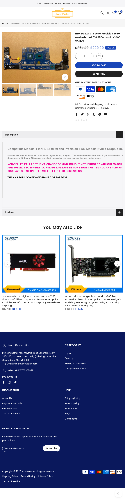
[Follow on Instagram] (9, 382)
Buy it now (99, 73)
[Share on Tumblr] (94, 114)
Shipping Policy (72, 398)
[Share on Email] (105, 114)
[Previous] (8, 57)
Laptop (68, 353)
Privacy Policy (9, 408)
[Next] (65, 57)
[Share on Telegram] (99, 114)
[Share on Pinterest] (88, 114)
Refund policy (72, 403)
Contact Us (71, 418)
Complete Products (75, 368)
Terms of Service (11, 413)
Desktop (69, 358)
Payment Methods (12, 403)
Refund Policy (28, 476)
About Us (7, 398)
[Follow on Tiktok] (15, 382)
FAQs (67, 413)
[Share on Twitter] (82, 114)
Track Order (71, 408)
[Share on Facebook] (76, 114)
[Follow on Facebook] (3, 382)
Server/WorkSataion (75, 363)
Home (5, 23)
